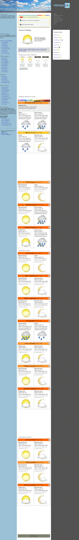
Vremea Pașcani (5, 77)
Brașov (55, 35)
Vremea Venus (4, 104)
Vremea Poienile (5, 50)
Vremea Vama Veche (5, 102)
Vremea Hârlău (4, 79)
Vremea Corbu (4, 93)
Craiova (55, 44)
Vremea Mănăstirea (5, 47)
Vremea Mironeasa (5, 64)
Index (55, 14)
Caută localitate (58, 15)
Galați (55, 47)
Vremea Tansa (4, 57)
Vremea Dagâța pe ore (6, 120)
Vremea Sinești (4, 67)
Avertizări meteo (58, 19)
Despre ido (3, 132)
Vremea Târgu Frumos (6, 82)
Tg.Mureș (56, 54)
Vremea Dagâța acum (6, 118)
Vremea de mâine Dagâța (6, 123)
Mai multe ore (23, 68)
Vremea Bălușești (5, 42)
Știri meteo (57, 17)
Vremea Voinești (5, 71)
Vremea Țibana (4, 59)
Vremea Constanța (5, 87)
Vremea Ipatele (4, 65)
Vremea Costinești (5, 91)
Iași (54, 49)
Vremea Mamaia (5, 88)
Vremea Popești (4, 70)
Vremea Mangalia (5, 99)
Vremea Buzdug (5, 45)
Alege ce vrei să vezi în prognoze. (31, 20)
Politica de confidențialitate (6, 134)
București (56, 37)
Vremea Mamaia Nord (6, 90)
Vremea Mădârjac (5, 62)
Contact (56, 22)
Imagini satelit (58, 20)
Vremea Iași (4, 76)
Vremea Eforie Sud (5, 96)
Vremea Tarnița (4, 51)
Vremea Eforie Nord (5, 94)
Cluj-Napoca (56, 40)
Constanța (56, 42)
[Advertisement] (34, 82)
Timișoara (56, 57)
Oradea (55, 52)
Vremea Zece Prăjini (5, 53)
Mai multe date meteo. (28, 24)
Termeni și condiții (4, 133)
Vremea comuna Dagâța (6, 40)
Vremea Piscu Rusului (6, 48)
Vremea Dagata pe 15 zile (6, 125)
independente (5, 114)
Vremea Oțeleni (4, 68)
